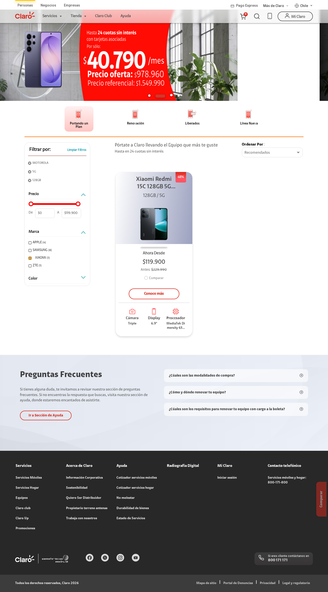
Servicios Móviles (29, 478)
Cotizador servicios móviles (136, 478)
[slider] (31, 203)
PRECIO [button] (34, 194)
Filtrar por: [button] (40, 149)
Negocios (48, 5)
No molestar (125, 498)
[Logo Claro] (25, 15)
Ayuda (126, 16)
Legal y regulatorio (296, 583)
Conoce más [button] (154, 294)
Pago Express (247, 5)
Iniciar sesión (227, 478)
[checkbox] (57, 242)
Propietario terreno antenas (86, 508)
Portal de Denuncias (238, 583)
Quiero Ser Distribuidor (83, 498)
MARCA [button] (34, 232)
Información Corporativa (84, 478)
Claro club (23, 508)
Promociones (25, 528)
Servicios (50, 16)
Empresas (72, 5)
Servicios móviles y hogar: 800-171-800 (287, 480)
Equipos (22, 498)
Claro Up (22, 518)
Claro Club (103, 16)
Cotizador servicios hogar (135, 488)
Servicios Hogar (27, 488)
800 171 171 (278, 560)
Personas (25, 5)
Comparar (156, 278)
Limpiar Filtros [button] (76, 150)
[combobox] (272, 153)
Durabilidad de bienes (132, 508)
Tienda (76, 16)
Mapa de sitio (206, 583)
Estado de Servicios (130, 518)
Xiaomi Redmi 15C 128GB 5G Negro (154, 184)
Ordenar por (252, 144)
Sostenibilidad (76, 488)
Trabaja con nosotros (81, 518)
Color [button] (33, 279)
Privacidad (267, 583)
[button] (243, 16)
